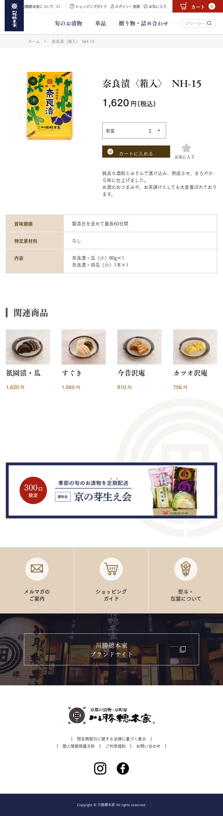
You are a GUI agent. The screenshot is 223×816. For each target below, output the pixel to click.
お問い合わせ (148, 746)
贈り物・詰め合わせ (143, 23)
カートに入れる (136, 153)
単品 (100, 23)
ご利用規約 (115, 746)
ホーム (34, 41)
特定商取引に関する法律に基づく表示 (111, 738)
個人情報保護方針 (78, 746)
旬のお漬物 (68, 23)
